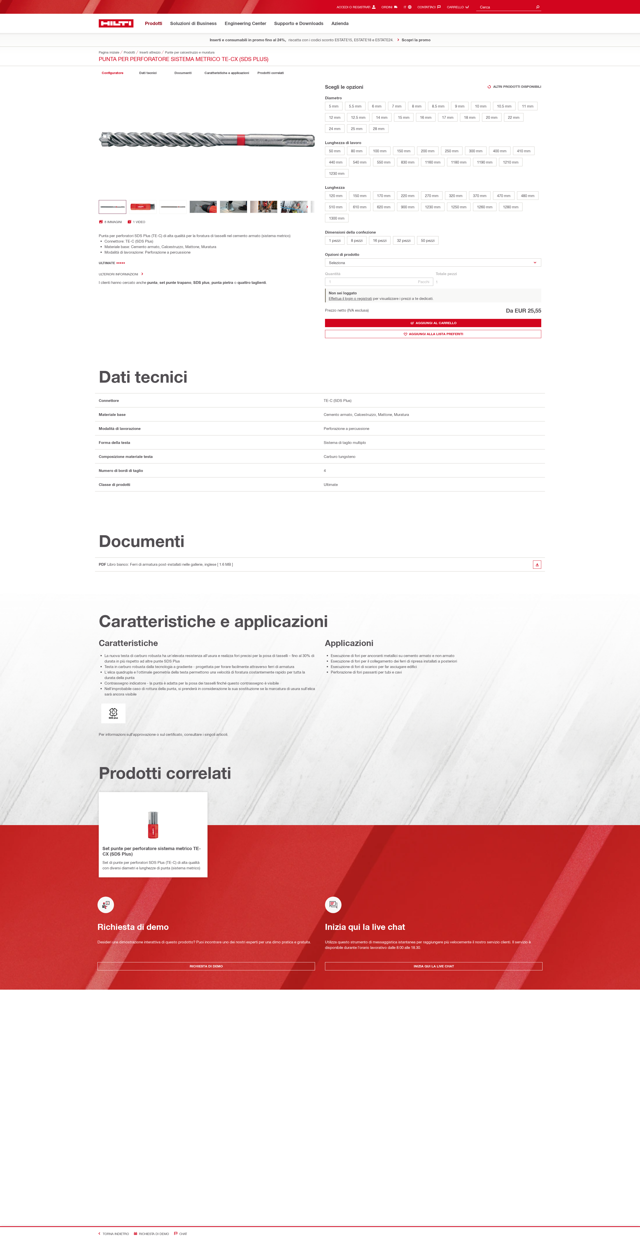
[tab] (112, 73)
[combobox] (508, 7)
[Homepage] (116, 23)
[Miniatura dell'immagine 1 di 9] (112, 207)
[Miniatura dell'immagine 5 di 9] (233, 207)
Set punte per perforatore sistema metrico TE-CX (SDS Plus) (151, 851)
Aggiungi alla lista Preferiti (436, 334)
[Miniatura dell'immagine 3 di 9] (173, 207)
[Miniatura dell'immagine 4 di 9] (203, 207)
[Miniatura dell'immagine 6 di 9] (264, 207)
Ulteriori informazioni (118, 274)
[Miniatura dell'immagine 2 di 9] (142, 207)
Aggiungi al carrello (436, 323)
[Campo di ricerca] (538, 7)
